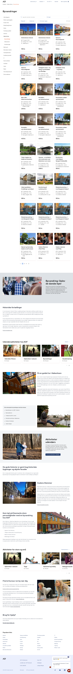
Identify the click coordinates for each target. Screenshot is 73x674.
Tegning (56, 645)
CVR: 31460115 (23, 665)
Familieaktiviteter (7, 52)
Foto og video (40, 647)
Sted (49, 17)
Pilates (55, 637)
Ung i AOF (39, 660)
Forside (4, 4)
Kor (38, 641)
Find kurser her (64, 549)
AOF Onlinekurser (23, 660)
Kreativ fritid (6, 22)
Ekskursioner (7, 41)
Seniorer (5, 33)
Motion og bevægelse (8, 20)
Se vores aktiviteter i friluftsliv (53, 454)
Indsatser (41, 1)
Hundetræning (23, 637)
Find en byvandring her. (7, 330)
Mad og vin (6, 47)
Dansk (4, 637)
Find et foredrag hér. (20, 599)
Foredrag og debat (7, 30)
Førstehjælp (5, 639)
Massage (21, 645)
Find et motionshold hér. (15, 606)
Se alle (66, 341)
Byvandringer (7, 39)
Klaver (38, 643)
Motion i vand (57, 647)
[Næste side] (28, 264)
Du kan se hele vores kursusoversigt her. (11, 589)
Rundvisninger (7, 44)
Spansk (4, 635)
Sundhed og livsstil (7, 55)
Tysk (38, 639)
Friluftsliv (5, 63)
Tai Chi (38, 649)
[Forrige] (67, 365)
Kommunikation (7, 60)
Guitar (21, 643)
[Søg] (21, 17)
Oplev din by (9, 4)
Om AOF (49, 1)
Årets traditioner (7, 74)
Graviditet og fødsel (7, 645)
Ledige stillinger (40, 665)
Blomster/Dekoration (7, 649)
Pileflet (21, 649)
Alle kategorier (7, 17)
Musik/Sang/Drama (8, 25)
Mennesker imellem (8, 50)
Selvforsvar (5, 641)
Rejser (5, 69)
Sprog (5, 28)
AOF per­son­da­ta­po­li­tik (30, 670)
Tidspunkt (23, 21)
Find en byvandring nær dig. (43, 504)
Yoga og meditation (24, 635)
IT (54, 635)
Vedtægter (39, 662)
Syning (21, 647)
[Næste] (69, 365)
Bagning (56, 643)
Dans (21, 639)
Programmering (57, 641)
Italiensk (4, 643)
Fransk (21, 641)
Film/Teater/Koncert (8, 71)
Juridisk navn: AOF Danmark (26, 662)
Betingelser (22, 670)
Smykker (39, 645)
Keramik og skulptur (58, 639)
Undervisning (33, 1)
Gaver (5, 66)
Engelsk (38, 637)
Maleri (4, 647)
